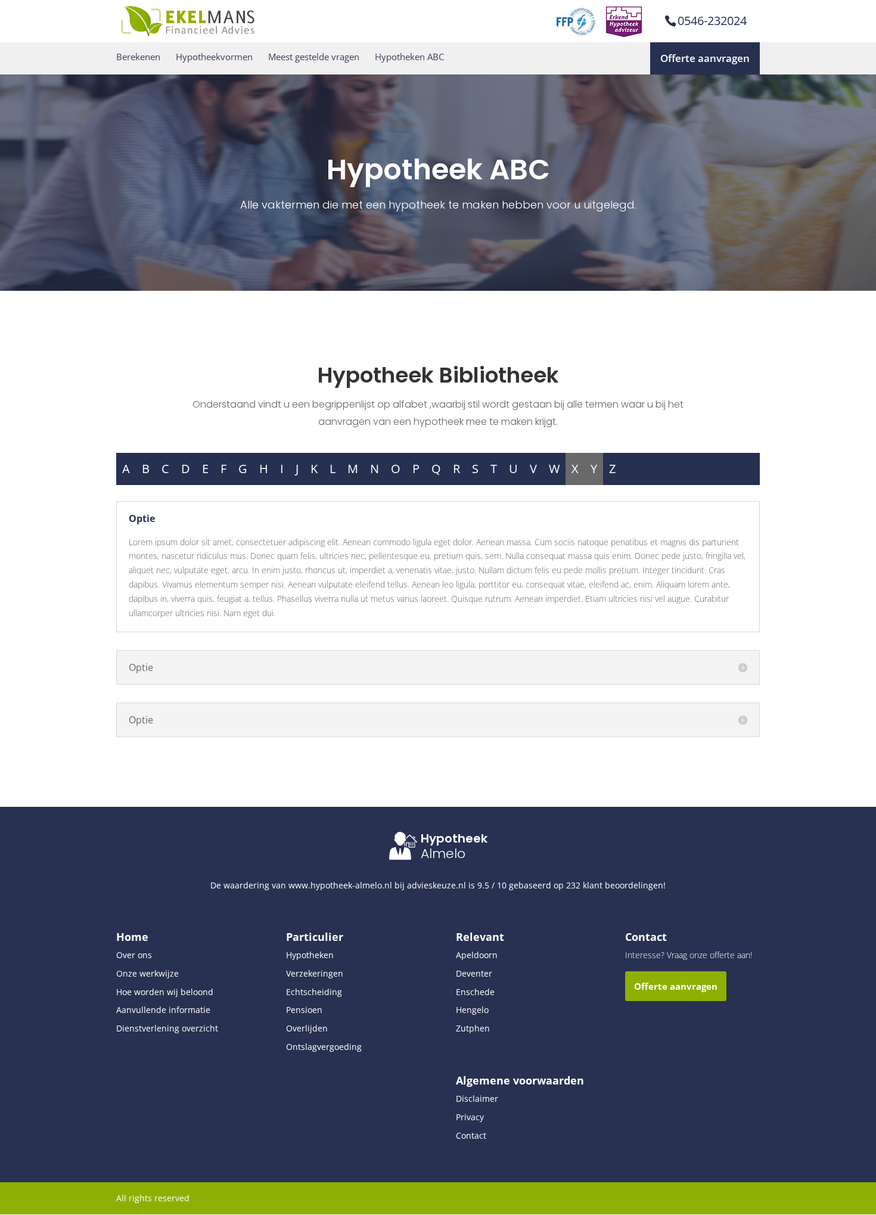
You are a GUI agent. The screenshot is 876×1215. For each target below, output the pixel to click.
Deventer (474, 973)
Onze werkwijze (147, 973)
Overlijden (307, 1028)
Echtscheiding (314, 992)
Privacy (470, 1117)
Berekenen (138, 56)
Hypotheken (310, 955)
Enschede (475, 992)
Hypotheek (454, 838)
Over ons (134, 955)
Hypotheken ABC (409, 56)
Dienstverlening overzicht (167, 1028)
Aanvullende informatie (163, 1009)
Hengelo (472, 1009)
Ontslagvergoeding (324, 1046)
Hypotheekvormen (214, 56)
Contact (471, 1135)
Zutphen (473, 1028)
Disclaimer (477, 1098)
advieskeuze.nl (436, 885)
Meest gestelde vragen (313, 56)
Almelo (443, 853)
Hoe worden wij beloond (164, 992)
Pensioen (304, 1009)
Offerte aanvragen (705, 58)
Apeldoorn (477, 955)
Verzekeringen (314, 973)
